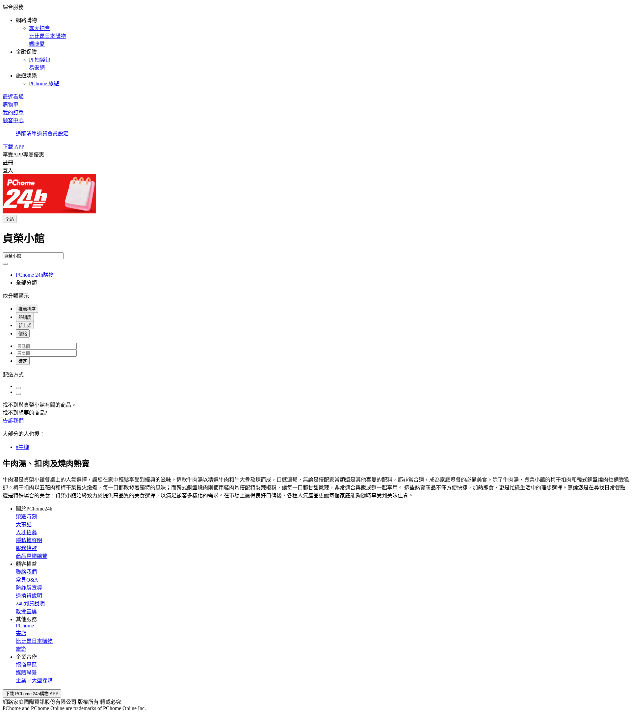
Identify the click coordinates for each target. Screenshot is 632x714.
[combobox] (316, 241)
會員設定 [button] (57, 133)
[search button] (5, 264)
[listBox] (316, 374)
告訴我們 (13, 421)
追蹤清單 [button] (26, 133)
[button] (316, 45)
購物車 (10, 104)
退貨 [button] (42, 133)
